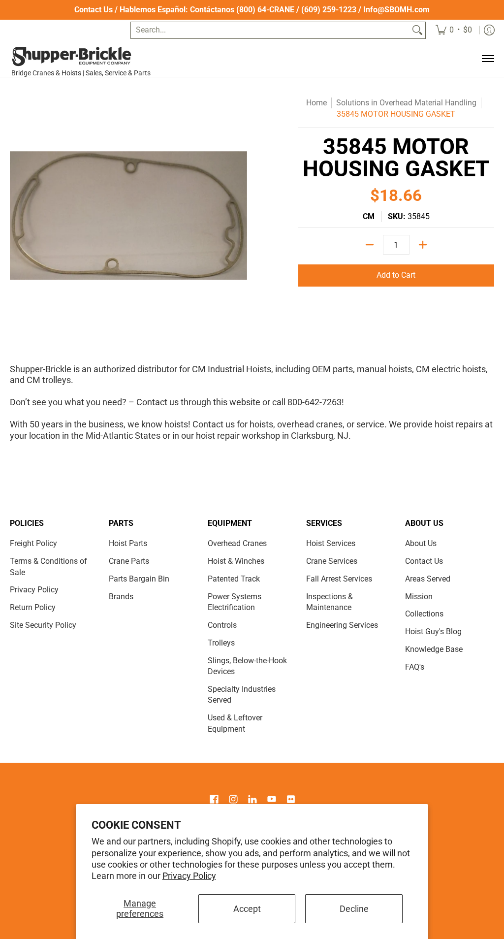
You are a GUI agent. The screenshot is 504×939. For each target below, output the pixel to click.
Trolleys (221, 643)
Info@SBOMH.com (396, 9)
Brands (121, 596)
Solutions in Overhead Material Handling (406, 102)
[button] (214, 800)
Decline (354, 909)
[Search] (417, 30)
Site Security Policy (43, 625)
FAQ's (414, 667)
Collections (424, 613)
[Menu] (487, 59)
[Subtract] (369, 245)
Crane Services (331, 561)
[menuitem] (453, 30)
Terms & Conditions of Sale (48, 566)
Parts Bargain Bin (139, 578)
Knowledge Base (434, 649)
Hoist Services (330, 543)
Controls (222, 625)
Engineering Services (342, 625)
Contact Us (93, 9)
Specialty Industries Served (242, 694)
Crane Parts (129, 561)
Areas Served (427, 578)
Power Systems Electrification (234, 602)
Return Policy (33, 607)
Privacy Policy (189, 876)
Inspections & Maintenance (329, 602)
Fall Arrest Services (339, 578)
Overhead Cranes (237, 543)
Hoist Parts (128, 543)
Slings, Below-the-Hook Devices (247, 666)
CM (369, 216)
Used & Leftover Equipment (235, 723)
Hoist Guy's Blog (433, 631)
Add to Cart (396, 275)
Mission (419, 596)
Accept (247, 909)
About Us (421, 543)
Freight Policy (33, 543)
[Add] (423, 245)
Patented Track (234, 578)
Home (316, 102)
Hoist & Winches (236, 561)
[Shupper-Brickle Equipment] (84, 56)
